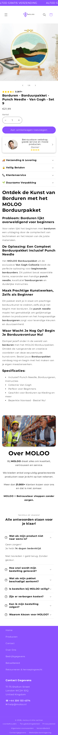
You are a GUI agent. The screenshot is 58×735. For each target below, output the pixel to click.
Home (9, 630)
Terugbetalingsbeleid (30, 724)
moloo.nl (27, 720)
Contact (10, 643)
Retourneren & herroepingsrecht (24, 669)
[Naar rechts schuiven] (35, 85)
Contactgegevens (18, 733)
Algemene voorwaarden (22, 728)
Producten (12, 637)
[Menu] (6, 14)
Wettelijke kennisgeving (40, 733)
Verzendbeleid (43, 728)
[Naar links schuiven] (23, 85)
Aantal (5, 114)
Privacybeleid (49, 724)
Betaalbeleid (13, 663)
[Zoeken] (44, 14)
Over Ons (11, 650)
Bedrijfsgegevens (15, 656)
